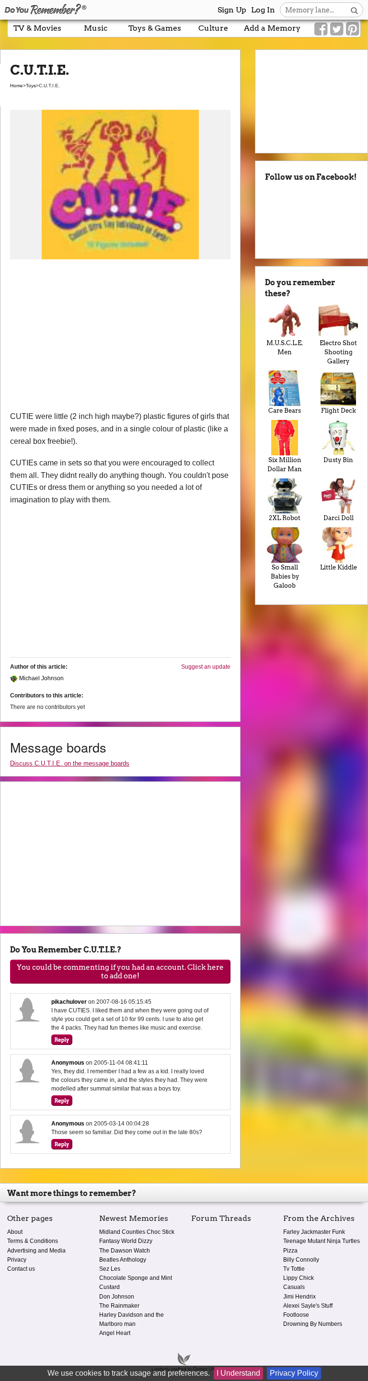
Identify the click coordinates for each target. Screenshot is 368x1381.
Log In (263, 9)
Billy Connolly (301, 1259)
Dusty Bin (338, 460)
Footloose (296, 1314)
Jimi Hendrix (299, 1296)
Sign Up (232, 9)
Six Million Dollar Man (284, 464)
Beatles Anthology (122, 1259)
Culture (213, 28)
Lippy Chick (298, 1278)
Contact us (21, 1268)
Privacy (16, 1259)
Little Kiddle (338, 567)
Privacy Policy (294, 1373)
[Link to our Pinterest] (352, 29)
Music (96, 28)
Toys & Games (154, 28)
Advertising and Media (36, 1250)
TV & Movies (37, 28)
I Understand (238, 1373)
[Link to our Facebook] (320, 29)
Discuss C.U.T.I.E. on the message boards (69, 763)
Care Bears (284, 410)
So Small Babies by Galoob (285, 576)
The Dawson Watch (124, 1250)
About (15, 1232)
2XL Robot (284, 518)
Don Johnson (116, 1296)
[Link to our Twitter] (336, 29)
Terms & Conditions (32, 1241)
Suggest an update (205, 666)
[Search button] (354, 10)
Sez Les (109, 1268)
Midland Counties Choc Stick (136, 1232)
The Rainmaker (119, 1305)
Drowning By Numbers (312, 1324)
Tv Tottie (294, 1268)
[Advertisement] (120, 338)
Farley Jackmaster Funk (314, 1232)
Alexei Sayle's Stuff (308, 1305)
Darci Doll (338, 518)
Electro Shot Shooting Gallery (338, 352)
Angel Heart (114, 1333)
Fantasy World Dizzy (125, 1241)
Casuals (294, 1287)
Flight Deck (338, 410)
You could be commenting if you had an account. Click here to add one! (120, 971)
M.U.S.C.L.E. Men (284, 347)
